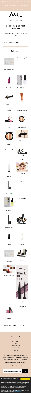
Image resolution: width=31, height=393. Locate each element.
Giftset (22, 301)
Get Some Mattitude (9, 275)
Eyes (22, 227)
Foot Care (9, 261)
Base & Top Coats (21, 88)
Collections (22, 181)
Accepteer (25, 379)
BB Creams (9, 105)
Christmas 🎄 (9, 193)
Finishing (22, 244)
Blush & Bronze (22, 127)
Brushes (22, 159)
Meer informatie (18, 391)
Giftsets (9, 318)
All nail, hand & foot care (9, 70)
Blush (9, 127)
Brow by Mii (22, 140)
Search (15, 343)
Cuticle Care (9, 210)
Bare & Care (9, 88)
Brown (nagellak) (9, 150)
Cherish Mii (22, 173)
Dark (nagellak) (22, 198)
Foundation (22, 260)
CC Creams (9, 176)
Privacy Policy (15, 341)
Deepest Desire (9, 227)
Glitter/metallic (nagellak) (22, 307)
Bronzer (9, 144)
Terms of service (15, 345)
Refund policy (15, 347)
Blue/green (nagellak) (22, 110)
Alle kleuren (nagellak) (21, 58)
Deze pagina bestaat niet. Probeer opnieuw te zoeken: (15, 34)
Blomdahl (9, 110)
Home (10, 20)
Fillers (9, 244)
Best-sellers (22, 105)
